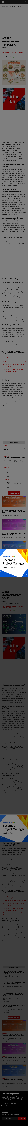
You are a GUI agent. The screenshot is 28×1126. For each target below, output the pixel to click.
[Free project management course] (14, 576)
